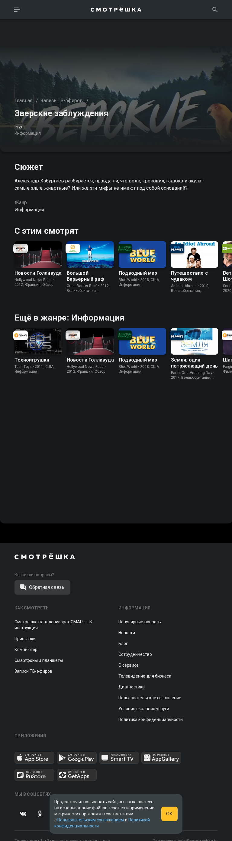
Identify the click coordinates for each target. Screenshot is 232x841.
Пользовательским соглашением (90, 819)
